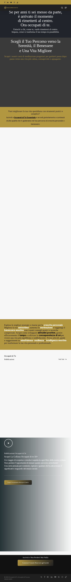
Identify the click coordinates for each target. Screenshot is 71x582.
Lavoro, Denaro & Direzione (46, 152)
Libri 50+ (8, 418)
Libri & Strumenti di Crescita (14, 152)
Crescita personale (11, 201)
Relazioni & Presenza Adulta (46, 248)
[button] (66, 8)
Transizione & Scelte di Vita (14, 248)
